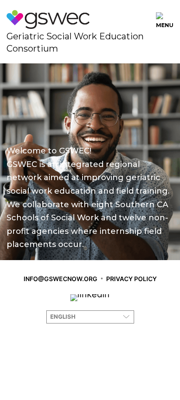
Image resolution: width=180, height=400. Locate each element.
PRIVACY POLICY (131, 278)
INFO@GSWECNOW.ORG (60, 278)
